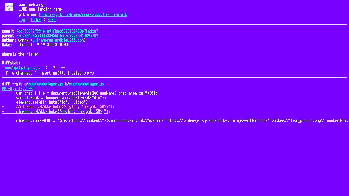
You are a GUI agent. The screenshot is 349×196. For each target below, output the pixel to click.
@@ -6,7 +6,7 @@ (17, 89)
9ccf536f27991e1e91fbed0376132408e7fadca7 (57, 31)
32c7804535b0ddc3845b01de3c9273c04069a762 (57, 36)
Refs (52, 20)
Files (36, 20)
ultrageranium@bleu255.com (58, 40)
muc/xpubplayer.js (22, 68)
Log (22, 20)
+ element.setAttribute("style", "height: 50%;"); (56, 111)
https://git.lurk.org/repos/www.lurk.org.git (83, 15)
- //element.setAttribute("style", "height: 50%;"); (58, 107)
